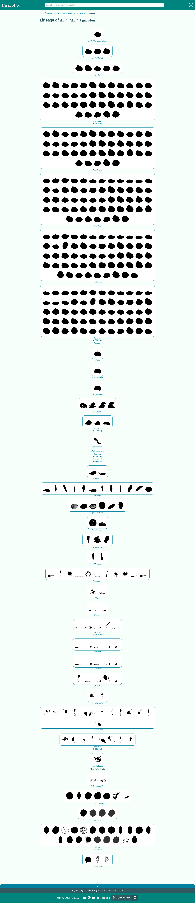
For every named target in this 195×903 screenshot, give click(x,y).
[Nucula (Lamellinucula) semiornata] (129, 95)
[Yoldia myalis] (92, 180)
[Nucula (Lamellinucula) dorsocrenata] (55, 104)
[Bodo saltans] (65, 739)
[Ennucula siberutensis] (111, 85)
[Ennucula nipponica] (129, 85)
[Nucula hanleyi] (88, 114)
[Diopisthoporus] (65, 488)
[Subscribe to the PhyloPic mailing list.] (84, 898)
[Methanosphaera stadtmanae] (69, 796)
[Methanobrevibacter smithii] (79, 796)
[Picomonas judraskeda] (111, 713)
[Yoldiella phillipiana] (55, 180)
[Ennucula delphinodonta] (148, 85)
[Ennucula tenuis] (92, 85)
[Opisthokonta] (106, 625)
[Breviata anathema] (79, 644)
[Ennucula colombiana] (74, 95)
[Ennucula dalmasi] (46, 95)
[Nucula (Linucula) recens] (92, 95)
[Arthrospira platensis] (120, 830)
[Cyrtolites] (83, 404)
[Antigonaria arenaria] (74, 488)
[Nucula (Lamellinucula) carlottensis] (116, 114)
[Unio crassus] (65, 292)
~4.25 (97, 849)
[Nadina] (83, 488)
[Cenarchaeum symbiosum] (116, 796)
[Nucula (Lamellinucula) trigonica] (120, 95)
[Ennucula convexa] (65, 95)
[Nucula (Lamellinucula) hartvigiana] (148, 95)
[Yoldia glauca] (120, 180)
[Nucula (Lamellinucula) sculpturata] (139, 95)
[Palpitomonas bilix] (55, 713)
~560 (97, 431)
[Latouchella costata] (92, 404)
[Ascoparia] (55, 488)
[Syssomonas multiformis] (92, 608)
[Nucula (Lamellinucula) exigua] (46, 104)
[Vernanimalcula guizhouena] (148, 488)
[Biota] (65, 830)
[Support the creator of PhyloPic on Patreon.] (105, 898)
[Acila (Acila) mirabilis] (97, 34)
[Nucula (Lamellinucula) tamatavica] (106, 114)
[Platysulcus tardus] (65, 713)
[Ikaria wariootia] (46, 488)
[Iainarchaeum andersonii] (111, 813)
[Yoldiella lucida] (74, 180)
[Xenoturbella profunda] (102, 488)
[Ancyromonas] (102, 696)
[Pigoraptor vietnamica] (92, 591)
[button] (123, 890)
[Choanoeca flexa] (79, 574)
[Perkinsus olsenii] (92, 713)
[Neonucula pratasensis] (65, 104)
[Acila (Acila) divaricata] (106, 51)
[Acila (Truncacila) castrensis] (88, 68)
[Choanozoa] (116, 574)
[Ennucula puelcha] (120, 85)
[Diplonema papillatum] (102, 739)
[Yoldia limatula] (102, 180)
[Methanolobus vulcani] (106, 796)
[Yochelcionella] (111, 404)
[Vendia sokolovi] (120, 505)
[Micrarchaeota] (92, 813)
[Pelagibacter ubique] (148, 830)
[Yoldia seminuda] (139, 180)
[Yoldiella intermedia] (83, 180)
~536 (97, 340)
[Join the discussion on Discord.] (93, 898)
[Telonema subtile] (74, 713)
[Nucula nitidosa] (148, 104)
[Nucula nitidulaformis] (129, 104)
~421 (97, 124)
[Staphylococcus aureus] (111, 830)
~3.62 (97, 749)
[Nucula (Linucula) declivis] (111, 95)
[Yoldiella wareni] (46, 180)
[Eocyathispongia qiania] (97, 540)
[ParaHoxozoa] (102, 523)
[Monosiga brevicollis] (51, 574)
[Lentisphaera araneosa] (139, 830)
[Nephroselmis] (139, 713)
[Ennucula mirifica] (139, 85)
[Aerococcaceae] (55, 830)
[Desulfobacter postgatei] (125, 840)
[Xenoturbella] (139, 488)
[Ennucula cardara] (83, 95)
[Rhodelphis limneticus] (83, 713)
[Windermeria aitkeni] (111, 505)
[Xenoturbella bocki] (111, 488)
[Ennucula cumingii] (55, 95)
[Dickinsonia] (74, 505)
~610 (97, 456)
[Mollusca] (88, 421)
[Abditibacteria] (92, 830)
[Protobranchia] (134, 275)
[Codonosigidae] (134, 574)
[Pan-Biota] (88, 859)
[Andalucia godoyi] (83, 739)
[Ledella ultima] (46, 189)
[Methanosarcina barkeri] (88, 796)
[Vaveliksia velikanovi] (92, 557)
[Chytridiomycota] (88, 625)
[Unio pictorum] (46, 292)
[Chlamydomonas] (97, 722)
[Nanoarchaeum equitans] (83, 813)
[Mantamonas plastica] (79, 679)
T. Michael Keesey (72, 898)
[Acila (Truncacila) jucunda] (79, 68)
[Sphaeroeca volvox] (60, 574)
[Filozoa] (102, 591)
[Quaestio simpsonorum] (92, 523)
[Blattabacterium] (46, 830)
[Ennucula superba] (102, 85)
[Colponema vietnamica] (120, 713)
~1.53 (97, 635)
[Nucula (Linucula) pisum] (102, 95)
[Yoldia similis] (129, 180)
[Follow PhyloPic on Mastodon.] (89, 898)
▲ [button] (97, 886)
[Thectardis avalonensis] (88, 540)
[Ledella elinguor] (55, 189)
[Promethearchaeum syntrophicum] (92, 779)
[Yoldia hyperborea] (111, 180)
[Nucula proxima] (111, 104)
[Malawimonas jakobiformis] (92, 696)
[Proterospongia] (125, 574)
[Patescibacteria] (60, 840)
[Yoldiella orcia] (65, 180)
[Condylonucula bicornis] (74, 104)
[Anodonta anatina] (55, 292)
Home (42, 13)
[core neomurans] (125, 796)
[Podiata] (106, 679)
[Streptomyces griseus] (102, 830)
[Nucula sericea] (102, 104)
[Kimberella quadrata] (92, 471)
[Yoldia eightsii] (148, 180)
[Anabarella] (97, 353)
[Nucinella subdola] (65, 245)
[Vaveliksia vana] (102, 557)
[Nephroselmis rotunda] (102, 713)
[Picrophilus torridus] (97, 796)
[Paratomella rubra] (120, 488)
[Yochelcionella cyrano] (102, 404)
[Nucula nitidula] (139, 104)
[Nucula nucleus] (120, 104)
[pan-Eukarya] (97, 759)
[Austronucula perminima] (83, 104)
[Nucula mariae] (79, 114)
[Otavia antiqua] (106, 540)
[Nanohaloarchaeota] (102, 813)
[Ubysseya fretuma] (46, 713)
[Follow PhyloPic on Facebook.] (98, 898)
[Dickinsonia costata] (102, 505)
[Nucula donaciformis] (97, 114)
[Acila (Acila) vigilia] (97, 51)
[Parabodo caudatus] (129, 739)
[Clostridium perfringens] (129, 830)
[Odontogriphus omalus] (97, 440)
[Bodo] (92, 739)
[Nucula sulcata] (92, 104)
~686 (97, 462)
